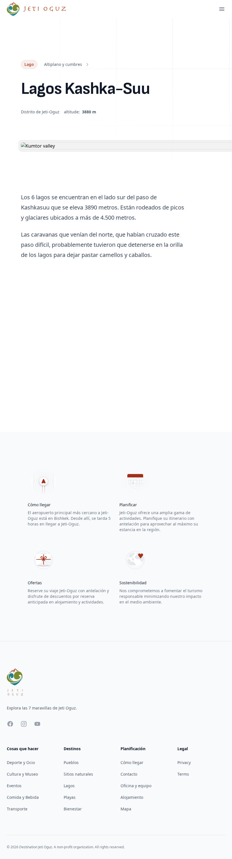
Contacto (129, 774)
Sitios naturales (78, 774)
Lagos (69, 785)
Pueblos (71, 762)
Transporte (17, 809)
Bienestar (73, 809)
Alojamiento (132, 797)
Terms (183, 774)
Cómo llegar (132, 762)
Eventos (14, 785)
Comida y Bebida (23, 797)
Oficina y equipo (136, 785)
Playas (70, 797)
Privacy (184, 762)
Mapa (126, 809)
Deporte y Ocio (21, 762)
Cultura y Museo (22, 774)
